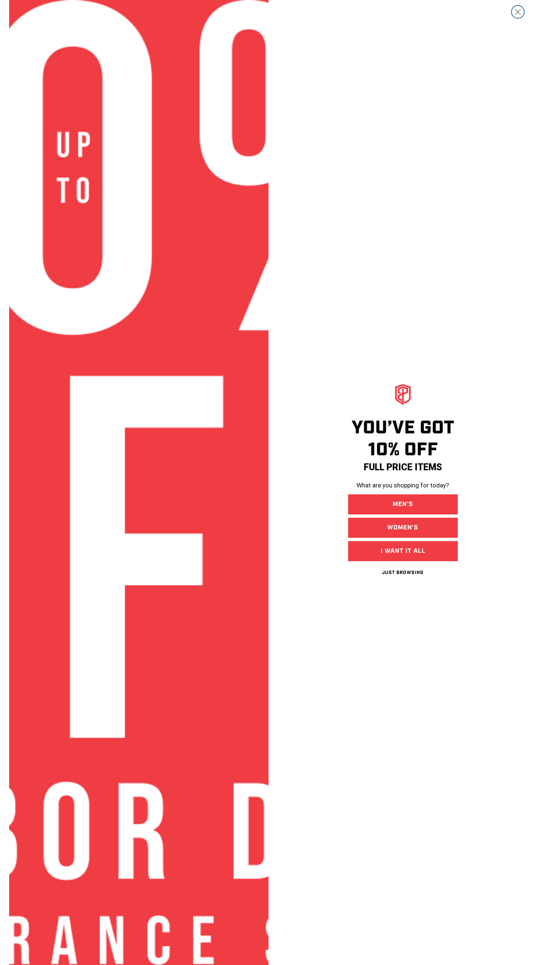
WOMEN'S (402, 528)
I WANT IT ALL (403, 551)
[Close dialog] (517, 11)
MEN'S (403, 504)
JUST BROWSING (402, 573)
